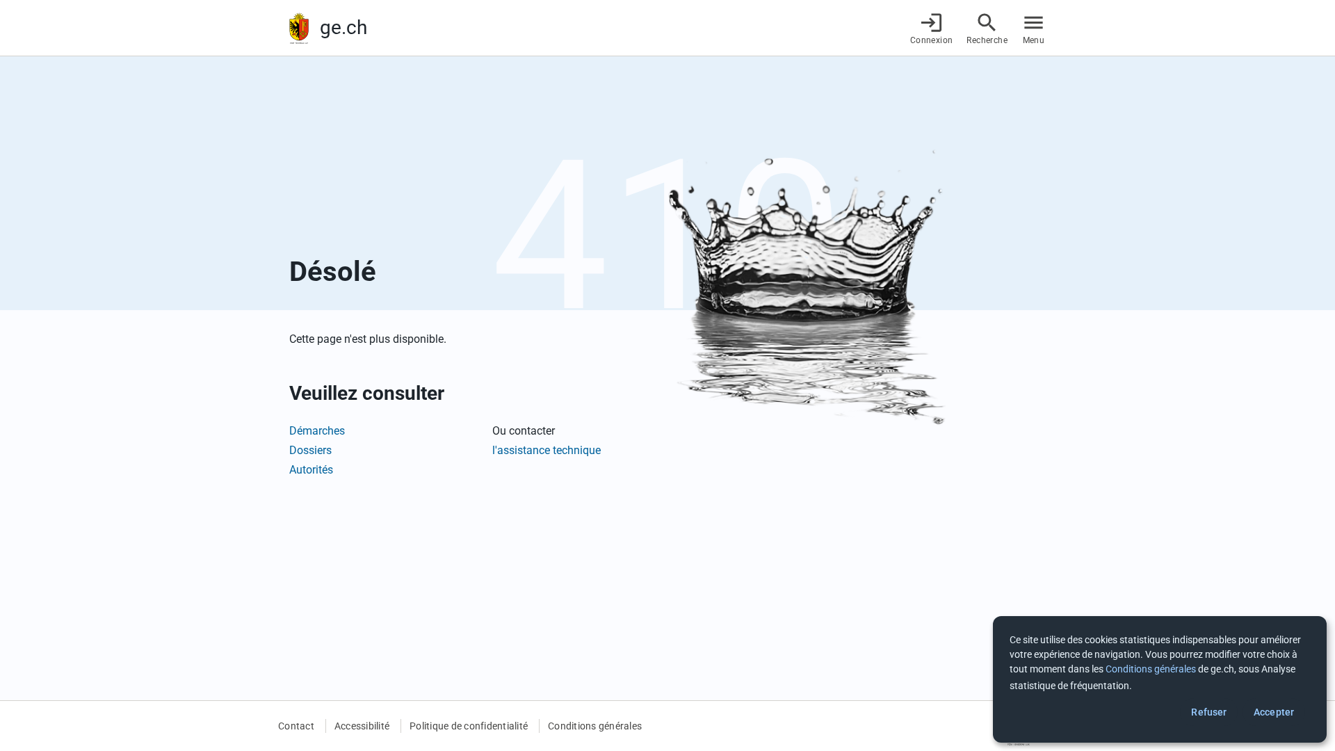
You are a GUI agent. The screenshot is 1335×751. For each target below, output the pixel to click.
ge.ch (343, 27)
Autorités (311, 469)
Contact (296, 726)
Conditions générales (595, 726)
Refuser (1209, 712)
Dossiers (310, 450)
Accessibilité (361, 726)
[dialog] (1160, 679)
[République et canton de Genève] (299, 28)
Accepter (1274, 712)
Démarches (317, 430)
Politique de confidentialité (469, 726)
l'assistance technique (546, 450)
